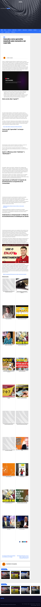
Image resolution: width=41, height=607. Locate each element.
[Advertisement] (20, 8)
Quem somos (38, 605)
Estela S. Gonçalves (12, 564)
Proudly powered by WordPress (4, 604)
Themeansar (14, 604)
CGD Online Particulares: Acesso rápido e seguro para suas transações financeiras (23, 556)
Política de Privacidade (33, 605)
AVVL (20, 2)
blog (2, 572)
